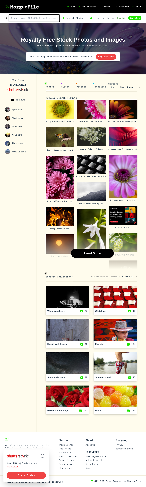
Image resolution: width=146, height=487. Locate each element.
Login (122, 18)
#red (135, 149)
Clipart (89, 468)
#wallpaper (131, 121)
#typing (103, 176)
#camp (53, 228)
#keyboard (92, 176)
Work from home (56, 311)
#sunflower (60, 121)
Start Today (26, 475)
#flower (91, 121)
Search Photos (66, 460)
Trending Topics (67, 452)
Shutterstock (65, 468)
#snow (82, 203)
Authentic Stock (94, 460)
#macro (71, 121)
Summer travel (103, 377)
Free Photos (65, 448)
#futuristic (115, 149)
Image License (66, 444)
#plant (92, 149)
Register (135, 18)
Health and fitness (57, 344)
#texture (127, 149)
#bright (49, 121)
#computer (81, 176)
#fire (60, 228)
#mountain (91, 203)
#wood (66, 228)
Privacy (119, 444)
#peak (100, 203)
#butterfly (69, 150)
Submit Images (66, 464)
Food (98, 410)
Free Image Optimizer (96, 456)
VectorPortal (92, 464)
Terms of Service (124, 448)
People (99, 344)
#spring (58, 150)
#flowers (59, 201)
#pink (83, 121)
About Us (90, 444)
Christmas (100, 311)
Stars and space (56, 377)
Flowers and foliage (57, 410)
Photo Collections (68, 456)
